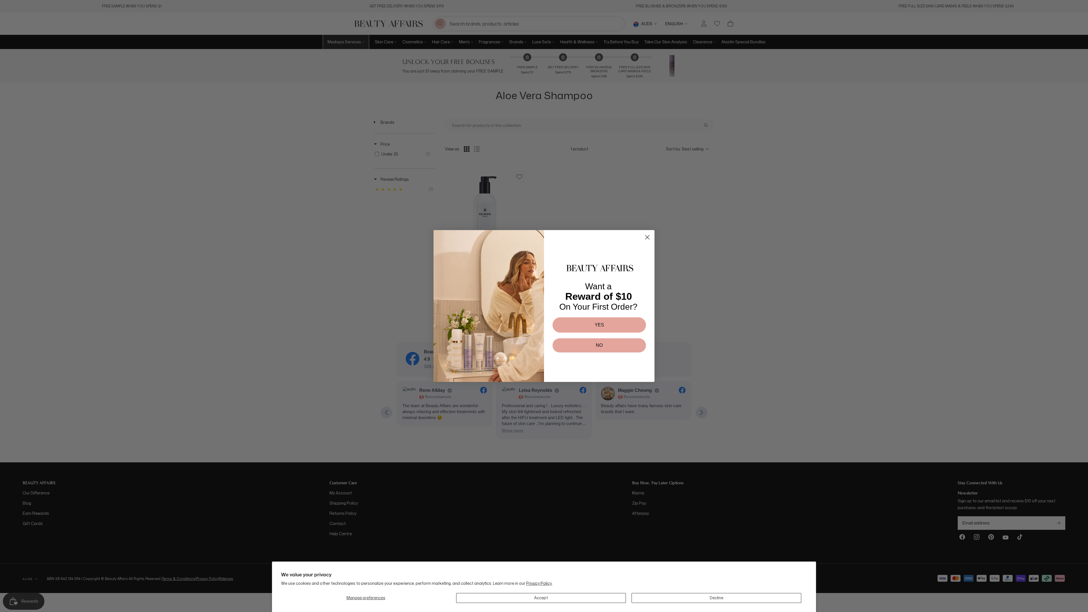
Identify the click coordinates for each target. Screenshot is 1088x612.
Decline (716, 597)
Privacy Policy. (539, 583)
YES (599, 324)
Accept (541, 597)
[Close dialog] (647, 237)
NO (599, 345)
